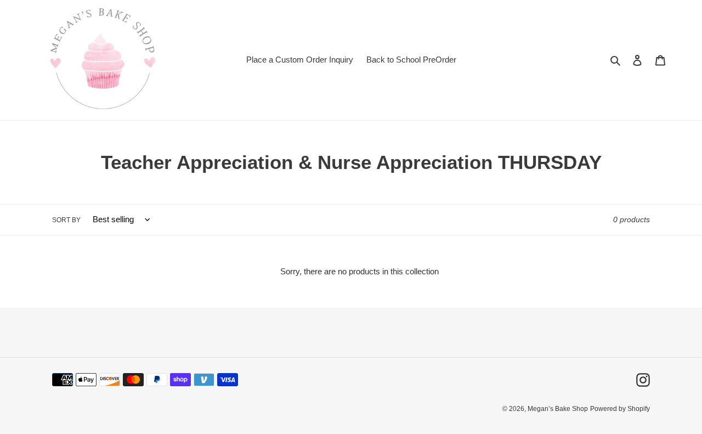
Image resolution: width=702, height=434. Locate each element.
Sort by (66, 220)
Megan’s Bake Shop (558, 409)
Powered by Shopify (620, 409)
